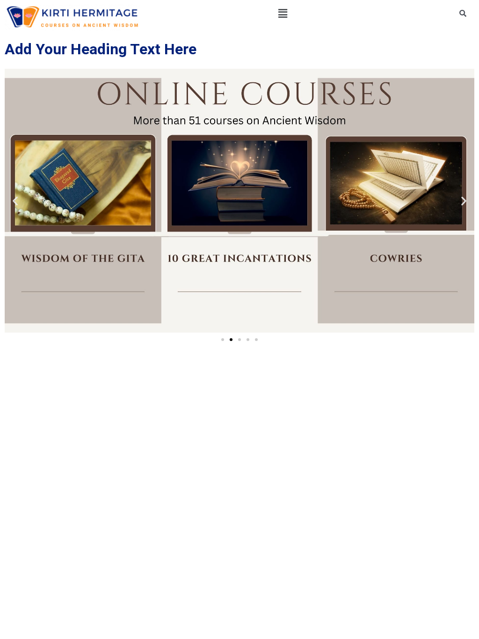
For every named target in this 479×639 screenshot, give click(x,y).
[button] (283, 13)
